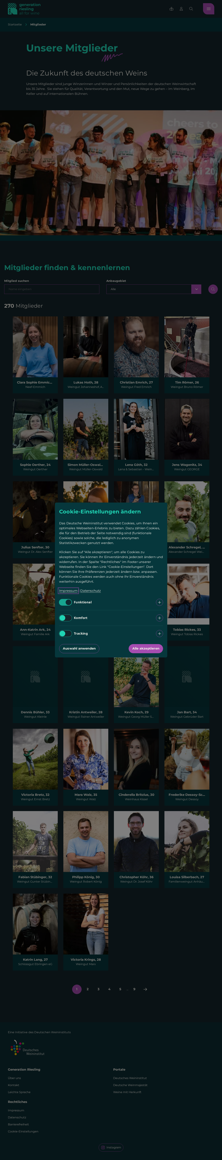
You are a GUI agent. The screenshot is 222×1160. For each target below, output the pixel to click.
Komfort (81, 618)
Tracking (81, 633)
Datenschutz (90, 591)
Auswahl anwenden (79, 648)
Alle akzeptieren (145, 648)
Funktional (83, 602)
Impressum (68, 591)
